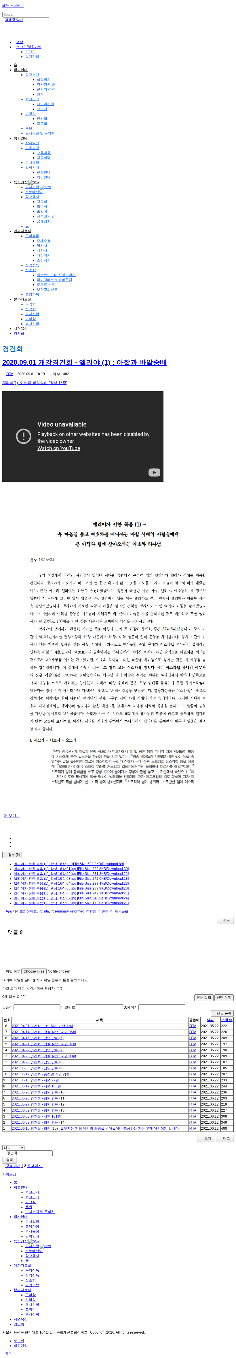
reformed (77, 911)
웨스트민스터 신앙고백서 (56, 275)
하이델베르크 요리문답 (54, 280)
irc (40, 911)
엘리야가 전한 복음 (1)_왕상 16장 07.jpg (71, 898)
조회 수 (227, 1020)
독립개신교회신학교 (21, 911)
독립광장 (21, 182)
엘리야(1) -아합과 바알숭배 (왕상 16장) (34, 383)
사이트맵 (9, 1174)
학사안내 (21, 138)
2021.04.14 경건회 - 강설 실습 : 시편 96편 (44, 1032)
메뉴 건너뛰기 (13, 6)
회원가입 (32, 57)
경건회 (19, 333)
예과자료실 (22, 231)
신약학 (30, 309)
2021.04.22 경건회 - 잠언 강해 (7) (38, 1050)
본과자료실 (22, 299)
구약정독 (32, 236)
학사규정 (32, 163)
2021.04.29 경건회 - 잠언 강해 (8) (38, 1062)
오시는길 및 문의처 (40, 133)
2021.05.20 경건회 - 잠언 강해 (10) (39, 1092)
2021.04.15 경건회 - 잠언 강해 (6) (38, 1038)
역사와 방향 (46, 84)
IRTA (9, 374)
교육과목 (44, 153)
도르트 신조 (46, 285)
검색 (9, 1160)
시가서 (42, 250)
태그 (226, 1139)
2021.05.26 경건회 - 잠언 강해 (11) (39, 1098)
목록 (226, 921)
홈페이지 (131, 1007)
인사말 (42, 119)
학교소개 (32, 75)
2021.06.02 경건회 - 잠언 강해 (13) (39, 1110)
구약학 (30, 304)
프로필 (42, 123)
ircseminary (59, 911)
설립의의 (44, 80)
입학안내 (32, 167)
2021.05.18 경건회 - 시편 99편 (35, 1080)
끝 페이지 (35, 1166)
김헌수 (103, 911)
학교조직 (32, 99)
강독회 (42, 202)
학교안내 (21, 70)
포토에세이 (34, 192)
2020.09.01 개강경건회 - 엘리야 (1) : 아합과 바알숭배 (84, 362)
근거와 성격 (46, 89)
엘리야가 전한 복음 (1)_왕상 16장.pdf (69, 864)
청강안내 (44, 177)
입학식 (42, 207)
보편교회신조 (47, 290)
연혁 (40, 94)
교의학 (30, 319)
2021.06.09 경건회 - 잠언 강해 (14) (39, 1122)
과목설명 (44, 158)
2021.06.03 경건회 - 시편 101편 (36, 1116)
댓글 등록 (223, 1013)
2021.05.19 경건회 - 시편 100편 (36, 1086)
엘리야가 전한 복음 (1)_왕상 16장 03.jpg (71, 879)
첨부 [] (13, 855)
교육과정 (32, 148)
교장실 (30, 114)
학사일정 (32, 143)
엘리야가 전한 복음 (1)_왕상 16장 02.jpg (71, 874)
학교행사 (32, 197)
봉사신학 (32, 324)
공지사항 (32, 187)
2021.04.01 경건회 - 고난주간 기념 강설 (42, 1026)
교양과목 (32, 294)
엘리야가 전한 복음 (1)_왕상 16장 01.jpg (71, 869)
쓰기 (207, 1139)
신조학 (30, 270)
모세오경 (44, 241)
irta (46, 911)
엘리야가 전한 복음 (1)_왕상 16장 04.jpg (71, 883)
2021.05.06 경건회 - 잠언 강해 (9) (38, 1068)
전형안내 (44, 172)
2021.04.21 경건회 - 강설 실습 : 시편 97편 (44, 1044)
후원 (28, 128)
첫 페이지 (12, 1166)
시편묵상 (21, 329)
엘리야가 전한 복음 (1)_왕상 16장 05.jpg (71, 888)
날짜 (210, 1020)
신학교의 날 (46, 216)
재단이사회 (45, 104)
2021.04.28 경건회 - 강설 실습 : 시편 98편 (44, 1056)
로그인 (30, 52)
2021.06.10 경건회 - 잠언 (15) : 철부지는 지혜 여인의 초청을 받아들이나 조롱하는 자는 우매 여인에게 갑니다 (95, 1128)
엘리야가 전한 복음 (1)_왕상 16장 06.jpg (71, 893)
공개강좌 (44, 221)
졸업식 (42, 211)
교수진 (42, 109)
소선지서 (44, 260)
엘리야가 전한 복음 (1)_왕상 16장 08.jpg (71, 903)
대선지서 (44, 255)
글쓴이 (7, 1007)
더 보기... (12, 815)
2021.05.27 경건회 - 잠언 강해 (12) (39, 1104)
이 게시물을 (119, 911)
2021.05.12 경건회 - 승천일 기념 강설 (41, 1074)
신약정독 (32, 265)
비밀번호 (68, 1007)
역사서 (42, 246)
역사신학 (32, 314)
